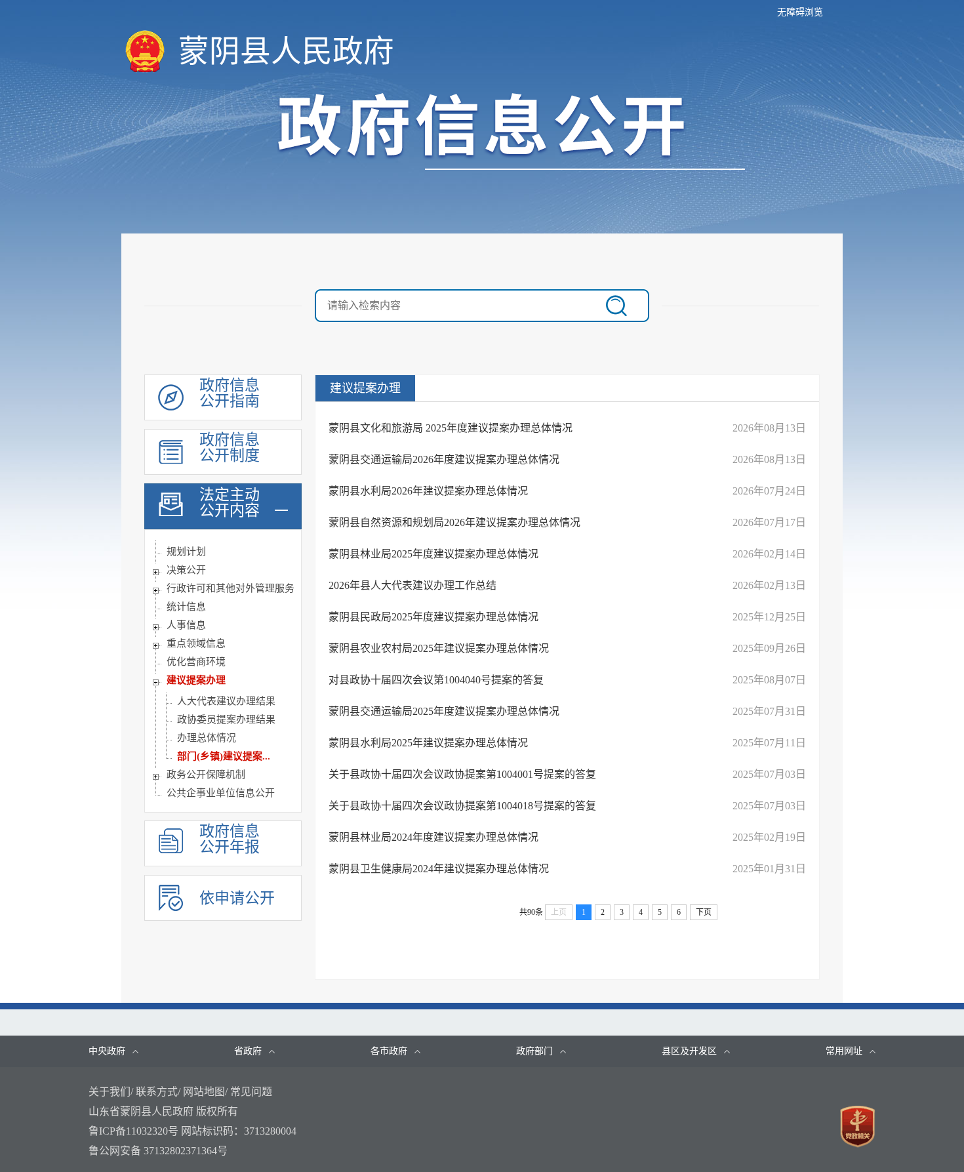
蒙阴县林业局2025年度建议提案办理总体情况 (433, 553)
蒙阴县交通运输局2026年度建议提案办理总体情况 (444, 459)
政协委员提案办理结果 (226, 719)
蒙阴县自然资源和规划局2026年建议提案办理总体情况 (454, 522)
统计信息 (186, 606)
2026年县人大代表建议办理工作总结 (412, 585)
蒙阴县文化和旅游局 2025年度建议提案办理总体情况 (450, 428)
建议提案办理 (196, 680)
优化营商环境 (196, 662)
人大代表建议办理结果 (226, 701)
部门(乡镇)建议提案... (223, 756)
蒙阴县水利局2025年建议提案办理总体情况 (428, 742)
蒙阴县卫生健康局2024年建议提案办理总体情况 (439, 868)
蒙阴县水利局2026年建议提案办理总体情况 (428, 490)
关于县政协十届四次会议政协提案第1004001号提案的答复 (462, 774)
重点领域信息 (196, 643)
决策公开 (186, 570)
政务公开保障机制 (206, 774)
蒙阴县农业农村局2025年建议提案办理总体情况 (439, 648)
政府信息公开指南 (229, 393)
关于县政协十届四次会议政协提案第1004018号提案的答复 (462, 805)
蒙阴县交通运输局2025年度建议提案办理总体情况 (444, 711)
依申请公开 (237, 898)
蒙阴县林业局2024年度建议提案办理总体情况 (433, 837)
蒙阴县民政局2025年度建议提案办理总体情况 (433, 616)
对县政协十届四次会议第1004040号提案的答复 (436, 679)
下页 (704, 912)
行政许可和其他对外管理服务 (230, 588)
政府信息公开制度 (229, 448)
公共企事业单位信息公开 (221, 793)
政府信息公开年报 (229, 839)
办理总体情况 (206, 738)
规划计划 (186, 551)
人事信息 (186, 625)
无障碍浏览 (800, 12)
